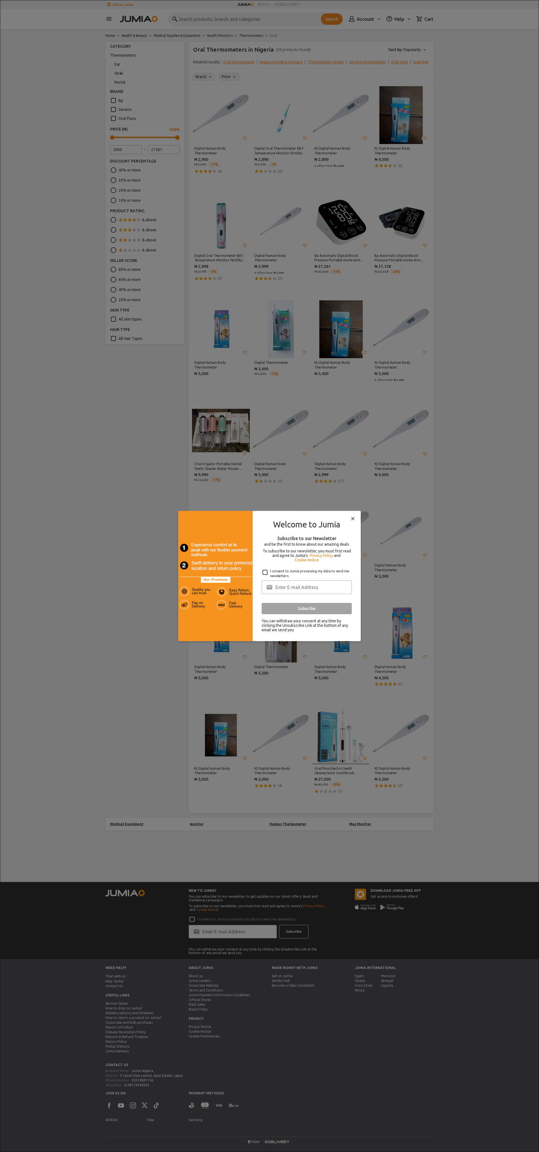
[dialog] (269, 576)
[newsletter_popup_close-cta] (352, 518)
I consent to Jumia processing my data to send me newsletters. (309, 573)
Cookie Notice (307, 560)
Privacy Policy (321, 555)
